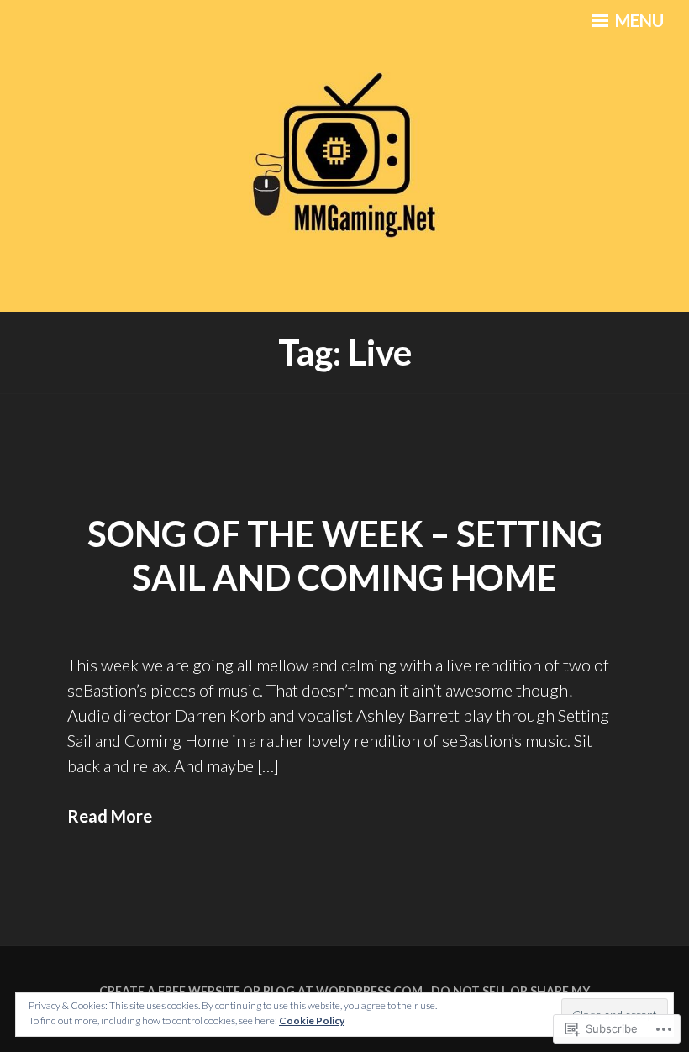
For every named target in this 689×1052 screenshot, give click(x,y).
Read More (109, 816)
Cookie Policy (311, 1020)
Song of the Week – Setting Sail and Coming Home (344, 556)
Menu (638, 20)
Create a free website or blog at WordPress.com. (262, 990)
